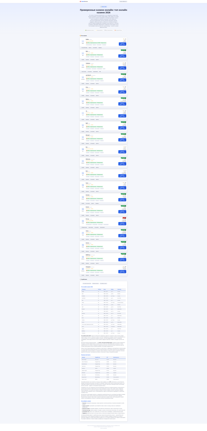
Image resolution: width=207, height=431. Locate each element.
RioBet (89, 39)
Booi (88, 171)
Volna (88, 231)
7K (87, 111)
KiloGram (90, 159)
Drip (88, 87)
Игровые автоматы (96, 283)
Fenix (88, 183)
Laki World (90, 75)
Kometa (89, 195)
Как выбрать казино (103, 283)
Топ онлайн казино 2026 (87, 283)
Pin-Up (89, 219)
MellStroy (90, 255)
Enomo (89, 207)
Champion (90, 267)
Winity (89, 99)
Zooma (88, 243)
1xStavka (90, 63)
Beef (88, 123)
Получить (122, 44)
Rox (88, 147)
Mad (88, 51)
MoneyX (89, 135)
